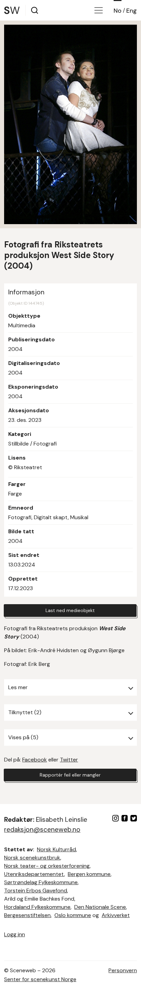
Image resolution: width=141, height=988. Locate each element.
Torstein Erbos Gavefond (35, 890)
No (117, 11)
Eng (131, 11)
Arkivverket (116, 915)
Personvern (122, 970)
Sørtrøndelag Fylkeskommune (41, 882)
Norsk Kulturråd (56, 849)
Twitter (69, 759)
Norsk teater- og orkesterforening (47, 865)
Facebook (34, 759)
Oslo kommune (72, 915)
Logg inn (14, 934)
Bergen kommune (89, 874)
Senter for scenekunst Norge (40, 979)
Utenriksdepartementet (34, 874)
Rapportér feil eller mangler (70, 775)
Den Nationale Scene (100, 907)
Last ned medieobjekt (70, 610)
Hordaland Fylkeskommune (37, 907)
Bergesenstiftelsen (27, 915)
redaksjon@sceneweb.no (42, 829)
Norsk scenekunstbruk (32, 857)
